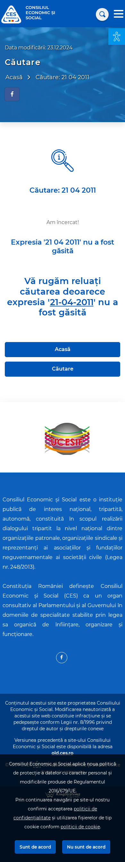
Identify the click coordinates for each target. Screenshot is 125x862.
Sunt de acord (35, 846)
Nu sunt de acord (86, 846)
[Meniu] (118, 14)
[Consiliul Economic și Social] (11, 14)
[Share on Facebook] (12, 94)
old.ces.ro (62, 753)
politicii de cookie (80, 826)
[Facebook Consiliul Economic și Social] (61, 657)
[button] (116, 36)
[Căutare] (102, 14)
